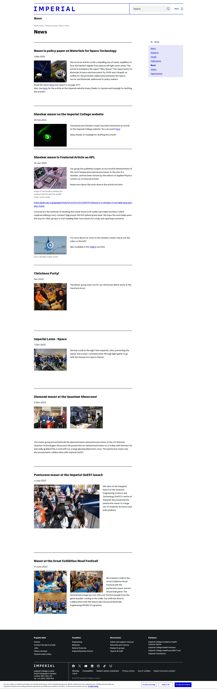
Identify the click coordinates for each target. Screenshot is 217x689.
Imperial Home (39, 26)
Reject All (165, 685)
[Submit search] (168, 9)
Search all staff (116, 651)
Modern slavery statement (108, 671)
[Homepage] (82, 8)
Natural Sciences (79, 648)
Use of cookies (144, 671)
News (67, 26)
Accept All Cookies (183, 685)
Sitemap (75, 671)
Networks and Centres (119, 645)
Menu (177, 9)
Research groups (51, 26)
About (153, 48)
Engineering (77, 642)
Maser (38, 18)
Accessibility (88, 671)
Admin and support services (122, 642)
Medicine (76, 645)
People (153, 57)
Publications (156, 61)
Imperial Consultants (157, 653)
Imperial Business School (82, 651)
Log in (74, 673)
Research (155, 53)
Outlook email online (42, 654)
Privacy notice (128, 671)
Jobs (36, 648)
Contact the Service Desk (44, 645)
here (52, 84)
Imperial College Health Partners (162, 647)
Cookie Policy (93, 686)
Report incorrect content (164, 671)
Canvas (37, 642)
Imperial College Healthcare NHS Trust (164, 650)
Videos (153, 69)
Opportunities (156, 73)
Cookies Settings (149, 685)
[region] (108, 685)
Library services (40, 651)
